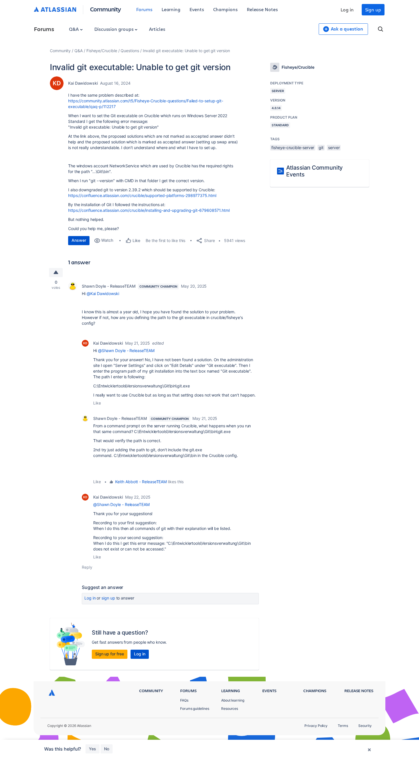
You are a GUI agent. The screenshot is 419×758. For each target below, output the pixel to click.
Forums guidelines (194, 708)
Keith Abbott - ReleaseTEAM (141, 481)
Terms (343, 726)
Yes (92, 748)
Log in (347, 10)
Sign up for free (109, 653)
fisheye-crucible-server (292, 147)
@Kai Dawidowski (103, 293)
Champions (225, 9)
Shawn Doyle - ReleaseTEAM (109, 286)
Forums (144, 9)
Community (105, 9)
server (334, 147)
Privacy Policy (316, 726)
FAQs (184, 700)
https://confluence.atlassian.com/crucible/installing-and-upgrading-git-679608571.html (149, 210)
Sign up (373, 10)
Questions (130, 50)
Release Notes (262, 9)
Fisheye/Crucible (101, 50)
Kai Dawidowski (83, 83)
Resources (229, 708)
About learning (232, 700)
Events (197, 9)
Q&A (74, 29)
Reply (87, 567)
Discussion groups (114, 29)
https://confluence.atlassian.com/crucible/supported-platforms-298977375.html (142, 195)
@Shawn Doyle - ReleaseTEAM (126, 350)
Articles (157, 29)
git (321, 147)
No (106, 748)
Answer (79, 240)
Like (97, 403)
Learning (171, 9)
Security (365, 726)
